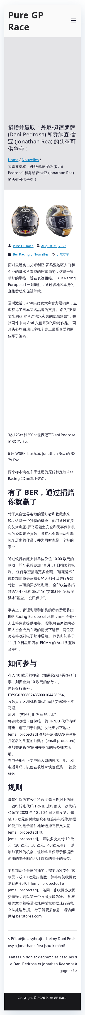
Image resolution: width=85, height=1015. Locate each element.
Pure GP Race (26, 21)
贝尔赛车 (62, 254)
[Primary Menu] (73, 21)
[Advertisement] (42, 84)
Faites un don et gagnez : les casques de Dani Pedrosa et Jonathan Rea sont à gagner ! (43, 964)
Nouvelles (41, 254)
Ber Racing (21, 254)
